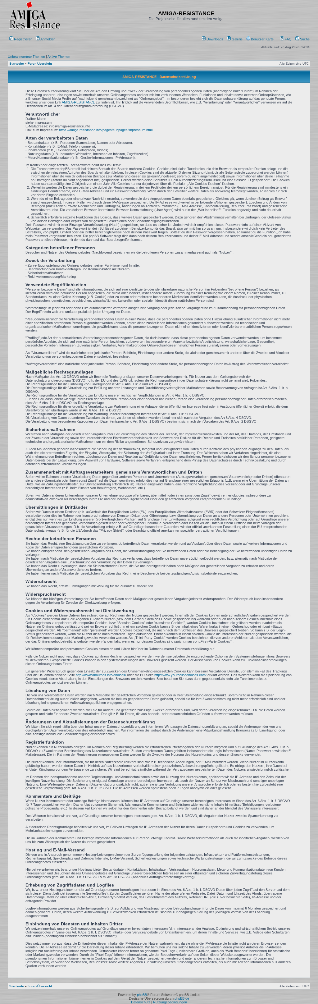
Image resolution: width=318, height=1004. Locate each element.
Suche (304, 39)
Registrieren (22, 39)
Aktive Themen (59, 56)
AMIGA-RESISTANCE (78, 102)
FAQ (288, 39)
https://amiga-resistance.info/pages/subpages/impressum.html (105, 130)
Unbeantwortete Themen (26, 56)
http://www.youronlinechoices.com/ (180, 675)
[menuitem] (213, 39)
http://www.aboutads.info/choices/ (101, 675)
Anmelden (48, 39)
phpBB (142, 995)
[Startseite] (34, 28)
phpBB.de (182, 998)
